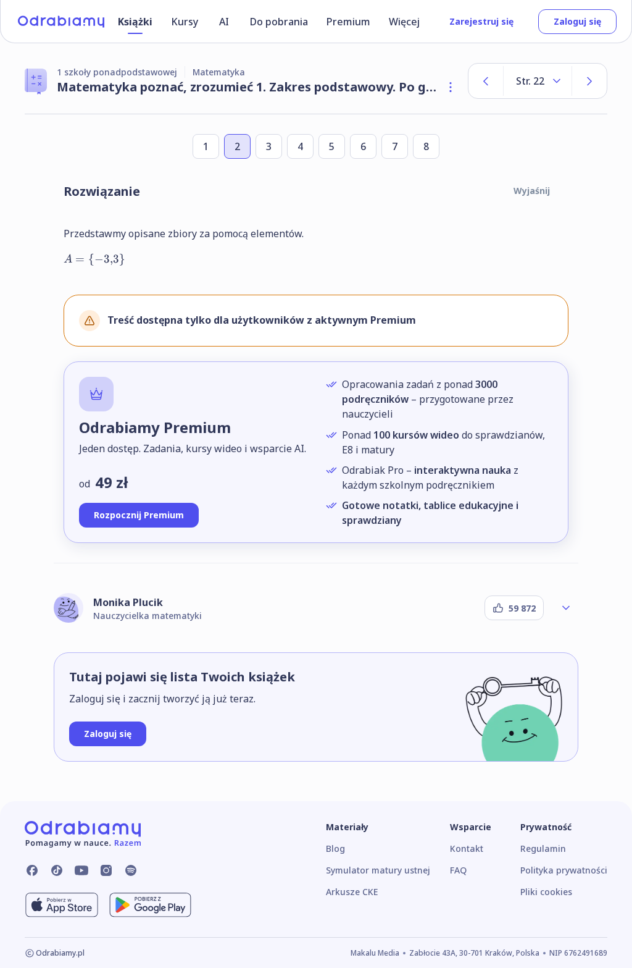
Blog (335, 848)
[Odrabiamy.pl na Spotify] (130, 870)
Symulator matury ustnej (378, 870)
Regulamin (543, 848)
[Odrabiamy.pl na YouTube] (81, 870)
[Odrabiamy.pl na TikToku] (56, 870)
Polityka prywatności (563, 870)
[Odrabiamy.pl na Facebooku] (32, 870)
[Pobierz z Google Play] (150, 905)
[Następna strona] (589, 81)
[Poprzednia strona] (486, 81)
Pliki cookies (546, 892)
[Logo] (61, 21)
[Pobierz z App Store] (62, 905)
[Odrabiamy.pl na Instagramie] (106, 870)
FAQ (458, 870)
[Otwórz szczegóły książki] (450, 87)
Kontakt (466, 848)
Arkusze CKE (352, 892)
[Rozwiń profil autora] (566, 608)
